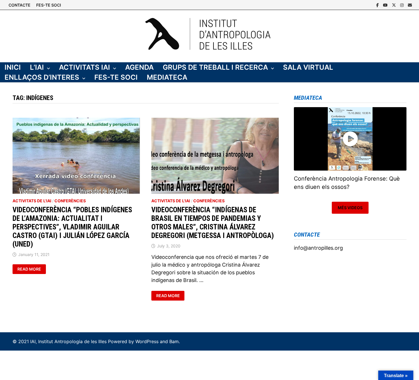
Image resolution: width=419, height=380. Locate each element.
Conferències (70, 200)
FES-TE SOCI (48, 5)
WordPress (146, 341)
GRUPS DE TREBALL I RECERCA (215, 67)
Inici (13, 67)
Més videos (350, 207)
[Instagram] (402, 5)
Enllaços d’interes (42, 77)
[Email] (409, 5)
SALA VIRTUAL (308, 67)
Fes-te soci (116, 77)
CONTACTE (19, 5)
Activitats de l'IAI (32, 200)
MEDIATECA (167, 77)
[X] (394, 5)
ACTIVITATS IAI (84, 67)
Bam (174, 341)
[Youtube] (386, 5)
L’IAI (37, 67)
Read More (31, 269)
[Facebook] (378, 5)
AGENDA (139, 67)
